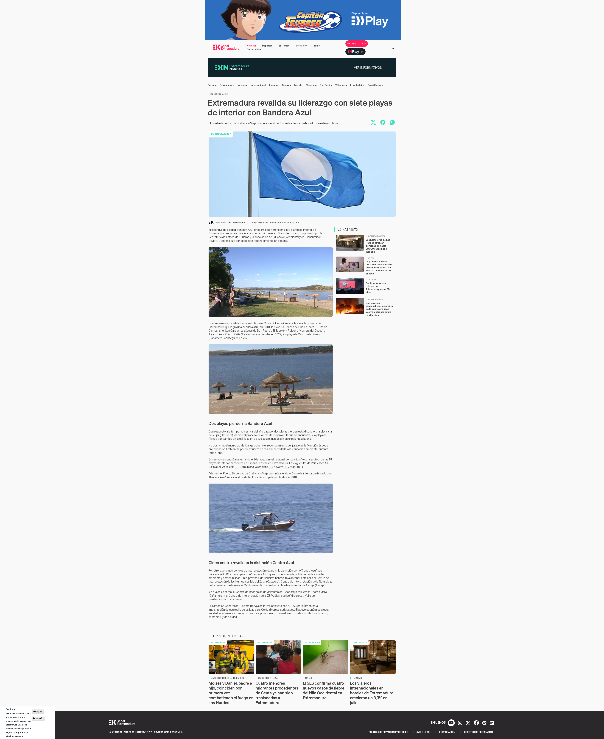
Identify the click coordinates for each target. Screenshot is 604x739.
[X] (468, 722)
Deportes (267, 45)
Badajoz (273, 85)
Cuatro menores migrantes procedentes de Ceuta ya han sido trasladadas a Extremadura (277, 693)
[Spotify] (484, 722)
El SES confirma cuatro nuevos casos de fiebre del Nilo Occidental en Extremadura (323, 690)
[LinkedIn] (492, 722)
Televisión (301, 45)
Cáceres (286, 85)
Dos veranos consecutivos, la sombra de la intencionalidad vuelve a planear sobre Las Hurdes (379, 309)
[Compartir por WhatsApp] (392, 122)
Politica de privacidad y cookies (388, 732)
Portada (212, 85)
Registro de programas (478, 732)
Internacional (258, 85)
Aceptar (38, 711)
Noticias (251, 45)
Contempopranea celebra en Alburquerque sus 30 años (378, 287)
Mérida (298, 85)
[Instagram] (460, 722)
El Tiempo (284, 45)
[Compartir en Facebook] (383, 122)
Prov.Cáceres (375, 85)
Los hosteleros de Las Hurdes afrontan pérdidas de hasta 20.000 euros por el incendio (378, 246)
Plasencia (311, 85)
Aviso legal (424, 732)
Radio (316, 45)
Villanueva (341, 85)
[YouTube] (452, 722)
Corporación (254, 49)
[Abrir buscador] (393, 47)
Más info (38, 718)
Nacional (242, 85)
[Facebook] (477, 722)
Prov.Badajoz (357, 85)
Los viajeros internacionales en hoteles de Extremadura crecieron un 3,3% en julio (371, 693)
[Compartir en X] (373, 122)
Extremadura (227, 85)
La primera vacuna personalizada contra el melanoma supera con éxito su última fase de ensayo (379, 267)
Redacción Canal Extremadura (230, 223)
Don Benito (326, 85)
